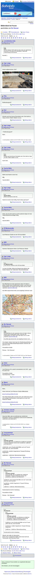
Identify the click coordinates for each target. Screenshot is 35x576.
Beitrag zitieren (28, 57)
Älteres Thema (17, 552)
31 (5, 37)
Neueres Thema (6, 552)
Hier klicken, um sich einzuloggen (10, 565)
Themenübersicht (15, 32)
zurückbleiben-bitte (9, 41)
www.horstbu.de (12, 288)
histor (5, 363)
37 (17, 37)
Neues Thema (25, 32)
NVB (5, 242)
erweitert (31, 23)
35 (13, 37)
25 (12, 34)
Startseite (3, 18)
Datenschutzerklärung (17, 571)
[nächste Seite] (23, 38)
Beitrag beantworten (16, 57)
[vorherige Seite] (16, 36)
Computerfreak (8, 432)
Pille (5, 96)
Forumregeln (27, 571)
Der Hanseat (14, 28)
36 (15, 37)
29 (1, 37)
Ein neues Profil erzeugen (28, 1)
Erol (5, 110)
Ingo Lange (7, 63)
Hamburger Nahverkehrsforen (14, 18)
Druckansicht (18, 555)
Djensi (6, 382)
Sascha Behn (8, 168)
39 (21, 37)
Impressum (7, 571)
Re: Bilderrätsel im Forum (8, 42)
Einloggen (16, 1)
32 (7, 37)
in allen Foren (21, 34)
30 (3, 37)
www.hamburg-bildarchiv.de (10, 394)
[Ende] (25, 38)
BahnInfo (29, 573)
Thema (13, 19)
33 (9, 37)
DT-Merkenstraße (9, 228)
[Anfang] (14, 36)
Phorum (10, 573)
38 (19, 37)
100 (17, 34)
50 (14, 34)
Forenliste (5, 32)
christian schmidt (9, 410)
